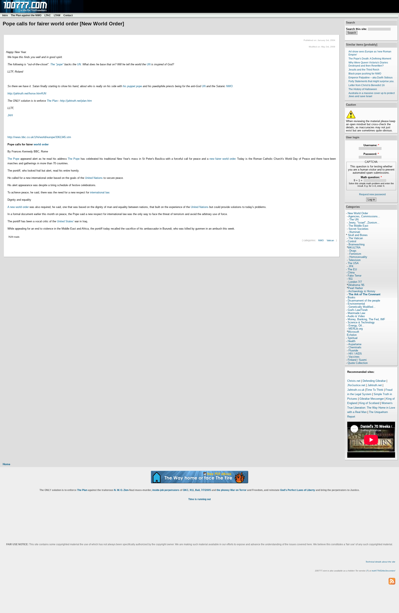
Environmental (356, 303)
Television (355, 260)
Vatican (330, 240)
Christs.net (353, 380)
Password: (371, 154)
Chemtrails (355, 347)
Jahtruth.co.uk (356, 389)
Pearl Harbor (355, 288)
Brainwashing (357, 244)
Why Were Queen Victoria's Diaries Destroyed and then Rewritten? (368, 64)
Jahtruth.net (374, 385)
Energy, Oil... (356, 325)
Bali (197, 490)
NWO (321, 240)
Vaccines (354, 356)
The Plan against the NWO (26, 15)
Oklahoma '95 (356, 285)
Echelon (352, 334)
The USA (353, 263)
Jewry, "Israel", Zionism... (364, 222)
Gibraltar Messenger (372, 398)
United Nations (94, 177)
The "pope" (57, 64)
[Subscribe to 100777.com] (392, 581)
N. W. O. (118, 490)
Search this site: (357, 29)
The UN (353, 219)
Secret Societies (358, 228)
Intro (5, 15)
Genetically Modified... (362, 306)
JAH (10, 115)
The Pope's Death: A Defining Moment (370, 58)
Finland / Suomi (357, 359)
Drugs (352, 250)
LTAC (47, 15)
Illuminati (354, 232)
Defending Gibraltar (374, 380)
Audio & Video (356, 316)
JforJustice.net (356, 385)
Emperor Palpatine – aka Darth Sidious (371, 77)
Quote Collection (358, 363)
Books (351, 297)
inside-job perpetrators (165, 490)
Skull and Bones (358, 235)
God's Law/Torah (358, 309)
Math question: (371, 177)
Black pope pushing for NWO (365, 73)
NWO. (229, 86)
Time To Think (374, 389)
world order (41, 144)
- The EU (351, 269)
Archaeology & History (361, 291)
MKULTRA (354, 247)
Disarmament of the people (364, 300)
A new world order (18, 207)
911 (351, 278)
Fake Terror (354, 275)
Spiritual (352, 338)
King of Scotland (369, 403)
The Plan (52, 100)
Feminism (355, 253)
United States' (66, 221)
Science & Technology (361, 322)
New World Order (358, 213)
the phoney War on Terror (231, 490)
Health (351, 341)
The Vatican (356, 238)
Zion (125, 490)
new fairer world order (222, 158)
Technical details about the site (380, 562)
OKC (185, 490)
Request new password (372, 194)
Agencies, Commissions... (364, 216)
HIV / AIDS (355, 353)
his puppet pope (132, 86)
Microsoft (353, 331)
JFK (351, 266)
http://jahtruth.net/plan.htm (76, 100)
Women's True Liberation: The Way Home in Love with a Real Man (371, 408)
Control (352, 241)
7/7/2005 (206, 490)
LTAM (57, 15)
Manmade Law (356, 313)
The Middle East (358, 225)
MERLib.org (356, 328)
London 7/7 (355, 281)
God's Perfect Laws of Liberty (297, 490)
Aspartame (354, 344)
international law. (99, 192)
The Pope (13, 158)
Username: (371, 145)
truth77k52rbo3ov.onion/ (383, 571)
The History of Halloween (363, 89)
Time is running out (199, 499)
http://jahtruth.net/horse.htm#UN (26, 93)
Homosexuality (358, 256)
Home (6, 464)
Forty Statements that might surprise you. (371, 81)
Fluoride (353, 350)
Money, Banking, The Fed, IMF (366, 319)
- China (350, 272)
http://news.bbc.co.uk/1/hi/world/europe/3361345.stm (39, 137)
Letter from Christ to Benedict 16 (367, 85)
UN (79, 64)
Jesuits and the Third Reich (364, 69)
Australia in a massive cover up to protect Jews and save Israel (372, 95)
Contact (68, 15)
